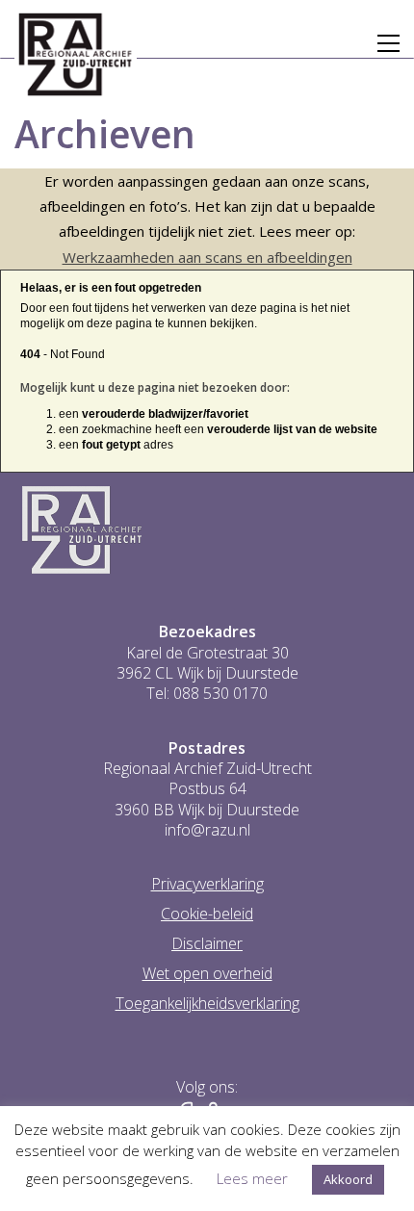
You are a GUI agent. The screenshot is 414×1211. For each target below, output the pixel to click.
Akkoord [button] (348, 1179)
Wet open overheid (207, 974)
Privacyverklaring (207, 884)
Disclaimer (207, 944)
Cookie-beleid (207, 914)
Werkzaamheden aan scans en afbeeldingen (207, 257)
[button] (388, 43)
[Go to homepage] (75, 55)
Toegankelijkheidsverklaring (207, 1003)
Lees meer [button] (252, 1178)
